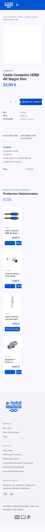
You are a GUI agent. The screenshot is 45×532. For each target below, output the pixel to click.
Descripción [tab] (10, 136)
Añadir (22, 243)
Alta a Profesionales (11, 432)
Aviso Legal (7, 450)
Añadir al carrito (32, 102)
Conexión (12, 17)
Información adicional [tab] (28, 137)
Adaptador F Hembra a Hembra (10, 362)
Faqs (5, 436)
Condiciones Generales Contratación (18, 463)
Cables (20, 17)
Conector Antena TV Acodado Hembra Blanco (12, 276)
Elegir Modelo (13, 329)
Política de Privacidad (12, 454)
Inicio (5, 17)
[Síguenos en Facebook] (5, 494)
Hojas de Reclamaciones (13, 471)
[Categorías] (17, 5)
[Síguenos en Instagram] (11, 494)
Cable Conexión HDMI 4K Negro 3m (11, 233)
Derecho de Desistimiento (13, 467)
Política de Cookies (11, 459)
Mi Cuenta (7, 428)
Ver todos (7, 199)
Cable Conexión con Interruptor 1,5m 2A (11, 319)
